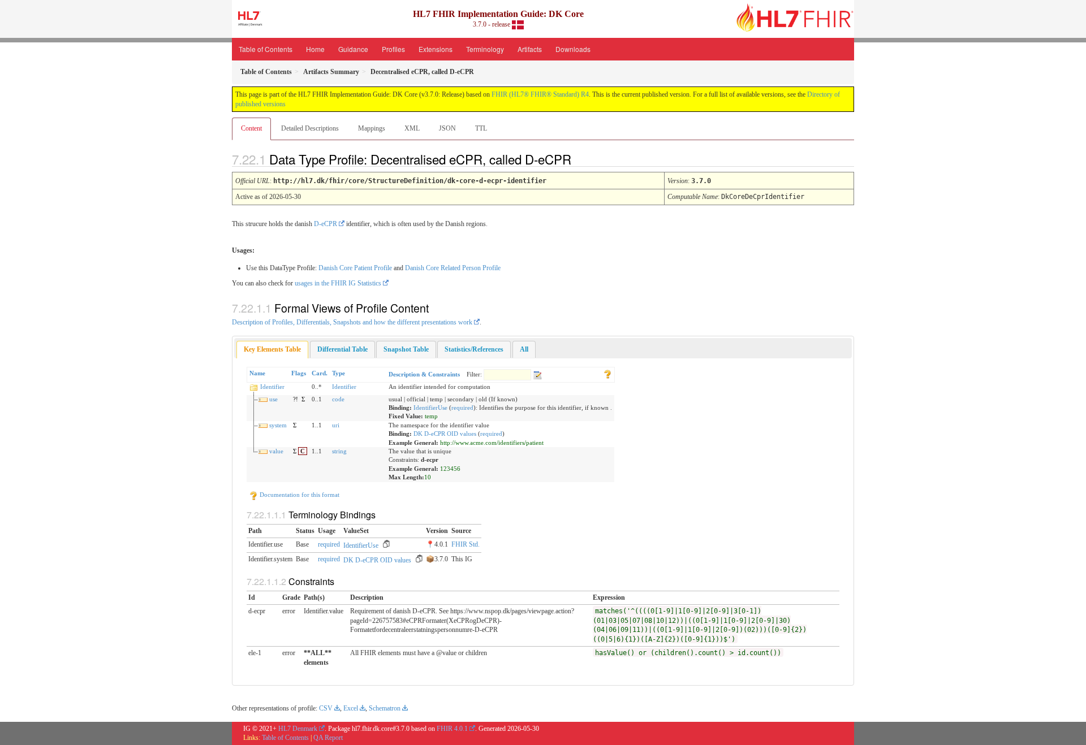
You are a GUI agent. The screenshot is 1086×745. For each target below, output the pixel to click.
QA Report (328, 738)
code (338, 399)
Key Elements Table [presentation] (272, 349)
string (339, 451)
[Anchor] (581, 159)
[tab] (272, 349)
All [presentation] (524, 349)
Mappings (371, 128)
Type (338, 373)
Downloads (573, 49)
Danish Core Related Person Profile (453, 268)
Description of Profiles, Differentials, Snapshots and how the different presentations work (352, 322)
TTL (481, 128)
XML (412, 128)
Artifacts (530, 49)
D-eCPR (325, 224)
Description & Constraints (424, 374)
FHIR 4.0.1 (452, 729)
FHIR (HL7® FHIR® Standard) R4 (540, 94)
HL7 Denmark (297, 729)
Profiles (393, 49)
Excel (350, 708)
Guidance (353, 49)
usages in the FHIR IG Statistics (338, 283)
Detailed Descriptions (310, 128)
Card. (319, 373)
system (278, 425)
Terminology (485, 49)
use (273, 399)
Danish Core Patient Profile (355, 268)
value (276, 451)
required (462, 407)
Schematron (384, 708)
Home (315, 49)
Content (251, 128)
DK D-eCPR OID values (444, 433)
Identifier (272, 386)
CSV (326, 708)
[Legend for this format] (607, 373)
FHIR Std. (465, 544)
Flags (298, 373)
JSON (447, 128)
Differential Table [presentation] (342, 349)
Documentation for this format (298, 494)
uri (335, 425)
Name (257, 373)
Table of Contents (265, 49)
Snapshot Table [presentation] (406, 349)
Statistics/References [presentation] (474, 349)
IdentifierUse (430, 407)
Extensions (436, 49)
